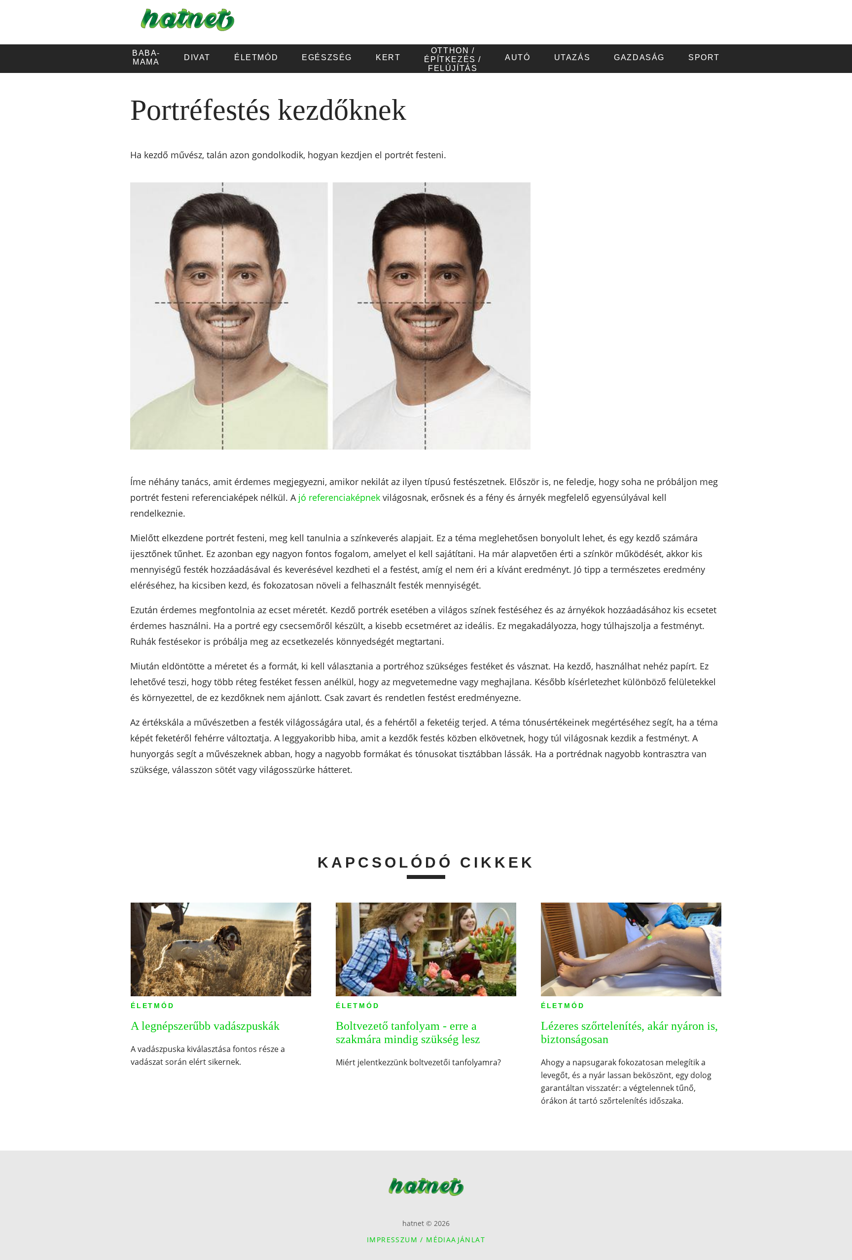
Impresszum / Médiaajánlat (426, 1239)
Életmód (153, 1006)
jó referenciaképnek (339, 497)
